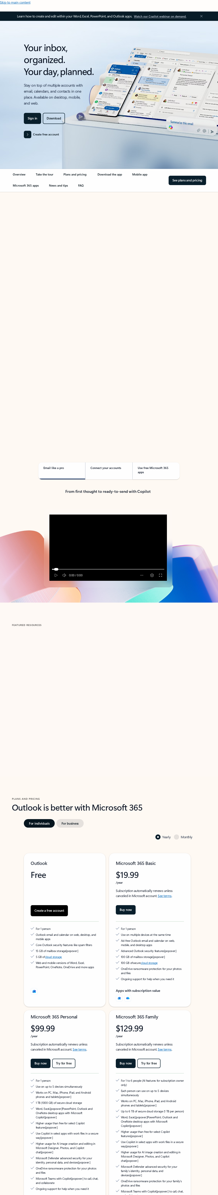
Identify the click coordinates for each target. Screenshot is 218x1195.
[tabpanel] (108, 313)
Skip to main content (15, 2)
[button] (30, 724)
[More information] (68, 950)
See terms (165, 895)
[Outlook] (119, 998)
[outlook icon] (34, 991)
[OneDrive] (127, 998)
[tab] (25, 235)
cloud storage (53, 957)
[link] (19, 176)
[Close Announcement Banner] (200, 16)
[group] (59, 686)
